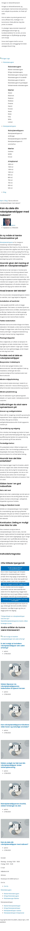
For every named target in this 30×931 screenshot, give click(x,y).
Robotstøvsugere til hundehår (17, 77)
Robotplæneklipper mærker (12, 910)
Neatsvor (11, 98)
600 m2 (10, 185)
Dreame (10, 103)
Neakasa (10, 101)
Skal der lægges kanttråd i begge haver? (15, 584)
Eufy (9, 117)
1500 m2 (10, 167)
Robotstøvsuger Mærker (11, 898)
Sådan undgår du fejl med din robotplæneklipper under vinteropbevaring (13, 765)
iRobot (10, 93)
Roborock (11, 95)
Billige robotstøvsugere (15, 72)
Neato (10, 111)
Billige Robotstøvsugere (11, 896)
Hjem (1, 201)
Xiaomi (10, 106)
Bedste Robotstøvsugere (11, 894)
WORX (10, 154)
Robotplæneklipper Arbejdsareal (14, 913)
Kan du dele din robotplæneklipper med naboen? (14, 843)
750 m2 (10, 180)
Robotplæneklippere (16, 130)
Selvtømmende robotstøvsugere (18, 85)
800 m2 (10, 177)
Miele (9, 114)
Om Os (6, 886)
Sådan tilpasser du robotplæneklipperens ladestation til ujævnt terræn (13, 686)
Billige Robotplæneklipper (12, 908)
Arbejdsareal (13, 161)
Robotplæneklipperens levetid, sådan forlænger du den (13, 805)
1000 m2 (10, 172)
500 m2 (10, 188)
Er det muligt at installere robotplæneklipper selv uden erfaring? (13, 645)
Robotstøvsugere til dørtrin (16, 80)
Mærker (11, 90)
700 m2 (10, 183)
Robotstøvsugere (14, 67)
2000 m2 (10, 164)
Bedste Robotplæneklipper (12, 906)
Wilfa (9, 119)
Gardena (10, 151)
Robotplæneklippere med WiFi (17, 139)
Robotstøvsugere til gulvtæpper (18, 83)
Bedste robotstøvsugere (15, 69)
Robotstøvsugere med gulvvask (17, 75)
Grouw (10, 157)
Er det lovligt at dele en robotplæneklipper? (15, 568)
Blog (6, 201)
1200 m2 (10, 169)
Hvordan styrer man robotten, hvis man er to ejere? (15, 600)
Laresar (10, 122)
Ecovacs (10, 109)
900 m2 (10, 175)
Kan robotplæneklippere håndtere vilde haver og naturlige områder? (15, 726)
